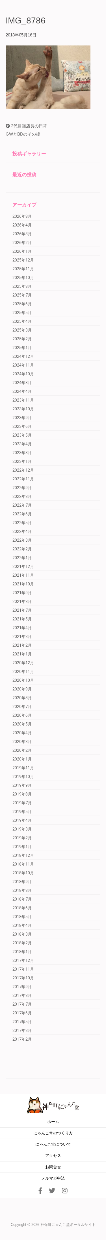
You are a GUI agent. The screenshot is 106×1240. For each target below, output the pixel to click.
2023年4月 (22, 444)
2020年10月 (23, 680)
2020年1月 (22, 759)
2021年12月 (23, 566)
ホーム (53, 1122)
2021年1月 (22, 654)
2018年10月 (23, 873)
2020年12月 (23, 663)
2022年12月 (23, 470)
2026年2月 (22, 242)
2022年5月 (22, 522)
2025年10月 (23, 277)
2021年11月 (23, 575)
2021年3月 (22, 636)
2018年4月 (22, 925)
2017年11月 (23, 969)
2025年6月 (22, 304)
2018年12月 (23, 855)
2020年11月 (23, 671)
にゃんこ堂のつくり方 (53, 1133)
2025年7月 (22, 295)
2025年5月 (22, 312)
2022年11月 (23, 479)
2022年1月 (22, 557)
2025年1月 (22, 347)
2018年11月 (23, 864)
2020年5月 (22, 724)
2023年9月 (22, 417)
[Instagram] (64, 1191)
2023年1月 (22, 461)
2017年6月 (22, 1013)
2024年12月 (23, 356)
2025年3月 (22, 330)
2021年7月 (22, 610)
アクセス (53, 1156)
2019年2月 (22, 838)
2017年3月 (22, 1030)
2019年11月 (23, 768)
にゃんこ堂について (53, 1144)
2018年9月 (22, 881)
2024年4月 (22, 391)
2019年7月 (22, 803)
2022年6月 (22, 514)
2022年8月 (22, 496)
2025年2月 (22, 339)
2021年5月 (22, 619)
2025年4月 (22, 321)
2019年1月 (22, 846)
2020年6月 (22, 715)
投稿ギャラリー (29, 153)
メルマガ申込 (53, 1178)
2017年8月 (22, 995)
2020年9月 (22, 689)
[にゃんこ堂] (53, 1104)
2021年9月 (22, 592)
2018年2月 (22, 943)
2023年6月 (22, 426)
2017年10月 (23, 978)
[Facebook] (40, 1191)
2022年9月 (22, 487)
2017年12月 (23, 960)
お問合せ (53, 1167)
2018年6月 (22, 908)
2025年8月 (22, 286)
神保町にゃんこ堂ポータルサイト (68, 1224)
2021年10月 (23, 584)
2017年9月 (22, 986)
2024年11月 (23, 365)
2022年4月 (22, 531)
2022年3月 (22, 540)
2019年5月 (22, 811)
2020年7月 (22, 706)
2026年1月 (22, 251)
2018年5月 (22, 916)
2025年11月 (23, 269)
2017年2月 (22, 1039)
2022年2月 (22, 549)
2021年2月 (22, 645)
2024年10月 (23, 374)
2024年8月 (22, 382)
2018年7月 (22, 899)
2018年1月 (22, 951)
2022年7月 (22, 505)
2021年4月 (22, 628)
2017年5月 (22, 1021)
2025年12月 (23, 260)
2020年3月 (22, 741)
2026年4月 (22, 225)
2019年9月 (22, 785)
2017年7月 (22, 1004)
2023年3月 (22, 452)
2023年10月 (23, 409)
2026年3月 (22, 234)
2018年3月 (22, 934)
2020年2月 (22, 750)
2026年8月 (22, 216)
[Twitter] (52, 1191)
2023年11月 (23, 400)
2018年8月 (22, 890)
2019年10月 (23, 776)
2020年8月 (22, 698)
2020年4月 (22, 733)
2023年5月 (22, 435)
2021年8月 (22, 601)
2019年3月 (22, 829)
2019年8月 (22, 794)
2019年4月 (22, 820)
